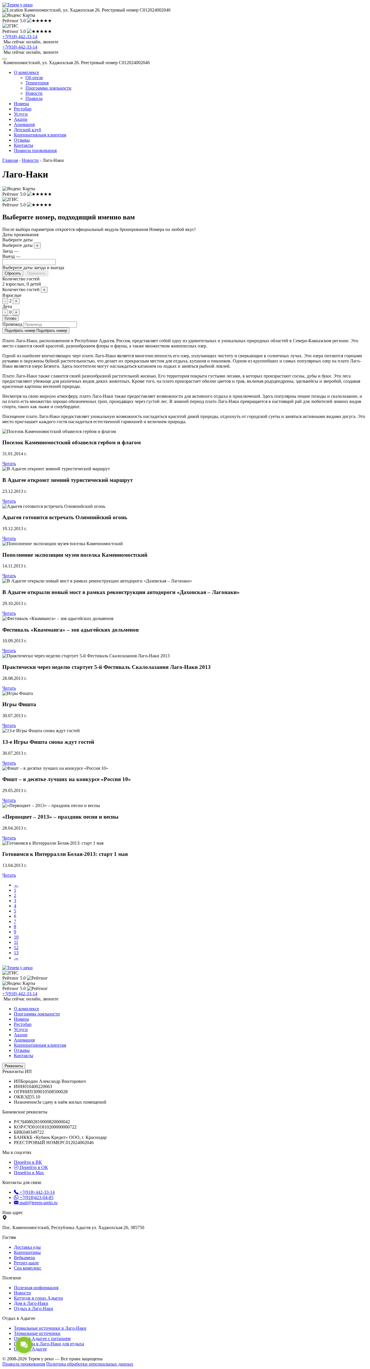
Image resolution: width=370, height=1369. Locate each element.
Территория (37, 82)
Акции (20, 119)
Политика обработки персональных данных (89, 1363)
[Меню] (4, 59)
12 (16, 947)
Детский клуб (27, 129)
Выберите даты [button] (17, 239)
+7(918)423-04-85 (35, 1197)
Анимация (24, 124)
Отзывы (22, 140)
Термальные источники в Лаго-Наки (50, 1328)
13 (16, 952)
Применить (36, 273)
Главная (10, 160)
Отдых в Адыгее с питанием (42, 1338)
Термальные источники (37, 1333)
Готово (10, 318)
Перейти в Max (29, 1172)
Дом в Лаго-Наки (31, 1303)
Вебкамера (24, 1257)
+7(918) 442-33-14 (19, 36)
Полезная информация (36, 1287)
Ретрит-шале (26, 1262)
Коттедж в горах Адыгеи (38, 1298)
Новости (33, 93)
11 (16, 942)
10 (16, 937)
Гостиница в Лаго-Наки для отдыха (49, 1343)
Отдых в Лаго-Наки (33, 1308)
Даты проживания (20, 234)
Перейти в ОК (33, 1167)
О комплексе (26, 1008)
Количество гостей (21, 278)
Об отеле (34, 77)
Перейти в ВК (28, 1162)
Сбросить (13, 273)
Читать (9, 463)
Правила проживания (35, 150)
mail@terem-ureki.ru (38, 1202)
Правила (33, 98)
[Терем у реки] (17, 4)
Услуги (21, 114)
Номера (21, 103)
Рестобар (23, 108)
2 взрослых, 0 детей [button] (21, 284)
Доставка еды (27, 1247)
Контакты (23, 145)
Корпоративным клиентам (40, 134)
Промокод (12, 324)
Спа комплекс (27, 1268)
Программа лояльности (48, 88)
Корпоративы (27, 1252)
